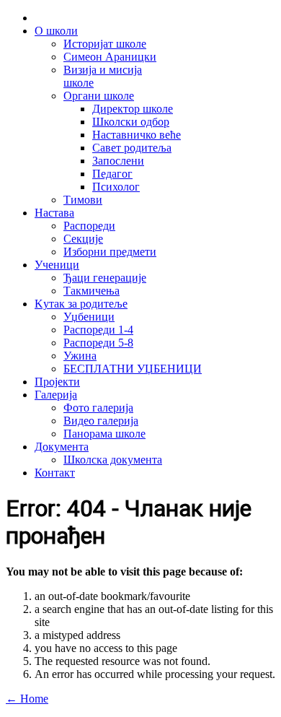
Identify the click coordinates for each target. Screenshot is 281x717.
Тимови (82, 200)
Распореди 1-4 (98, 329)
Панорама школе (104, 433)
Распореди (89, 226)
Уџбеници (89, 316)
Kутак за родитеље (81, 303)
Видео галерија (100, 420)
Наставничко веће (136, 135)
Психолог (116, 187)
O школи (56, 31)
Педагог (112, 174)
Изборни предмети (109, 251)
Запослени (118, 161)
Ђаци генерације (104, 277)
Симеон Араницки (109, 57)
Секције (83, 239)
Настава (54, 213)
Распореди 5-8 (98, 342)
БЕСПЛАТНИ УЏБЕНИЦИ (132, 368)
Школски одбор (130, 122)
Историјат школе (104, 44)
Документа (62, 446)
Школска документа (112, 459)
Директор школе (132, 109)
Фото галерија (98, 407)
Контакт (55, 472)
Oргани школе (98, 96)
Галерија (56, 394)
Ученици (57, 264)
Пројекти (57, 381)
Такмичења (91, 290)
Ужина (80, 355)
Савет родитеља (131, 148)
